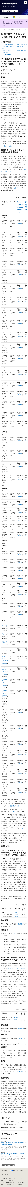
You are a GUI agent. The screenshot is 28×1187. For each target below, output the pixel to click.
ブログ (21, 1178)
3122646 (19, 223)
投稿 (2, 1180)
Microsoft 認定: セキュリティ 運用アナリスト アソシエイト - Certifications (13, 1154)
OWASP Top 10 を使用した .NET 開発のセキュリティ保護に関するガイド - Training (14, 1143)
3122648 (19, 374)
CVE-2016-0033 (16, 914)
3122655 (19, 562)
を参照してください (6, 146)
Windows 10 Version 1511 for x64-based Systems (5, 682)
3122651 (19, 496)
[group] (14, 498)
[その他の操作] (25, 29)
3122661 (19, 244)
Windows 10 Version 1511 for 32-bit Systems (5, 660)
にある (14, 188)
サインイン (24, 17)
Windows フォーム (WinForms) (16, 968)
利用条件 (3, 1185)
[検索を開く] (19, 17)
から (23, 828)
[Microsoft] (14, 17)
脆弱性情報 (5, 52)
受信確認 (19, 1071)
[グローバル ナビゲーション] (1, 17)
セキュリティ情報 (9, 29)
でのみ (13, 811)
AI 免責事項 (4, 1178)
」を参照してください (15, 806)
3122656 (19, 236)
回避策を (20, 1038)
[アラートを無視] (25, 2)
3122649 (19, 555)
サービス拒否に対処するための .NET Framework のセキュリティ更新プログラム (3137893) (14, 45)
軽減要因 (20, 924)
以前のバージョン (13, 1178)
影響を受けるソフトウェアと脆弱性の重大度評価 (14, 50)
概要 (3, 48)
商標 (8, 1185)
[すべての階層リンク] (2, 29)
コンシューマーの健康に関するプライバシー (12, 1182)
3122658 (19, 570)
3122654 (19, 504)
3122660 (19, 512)
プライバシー (8, 1180)
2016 (17, 29)
